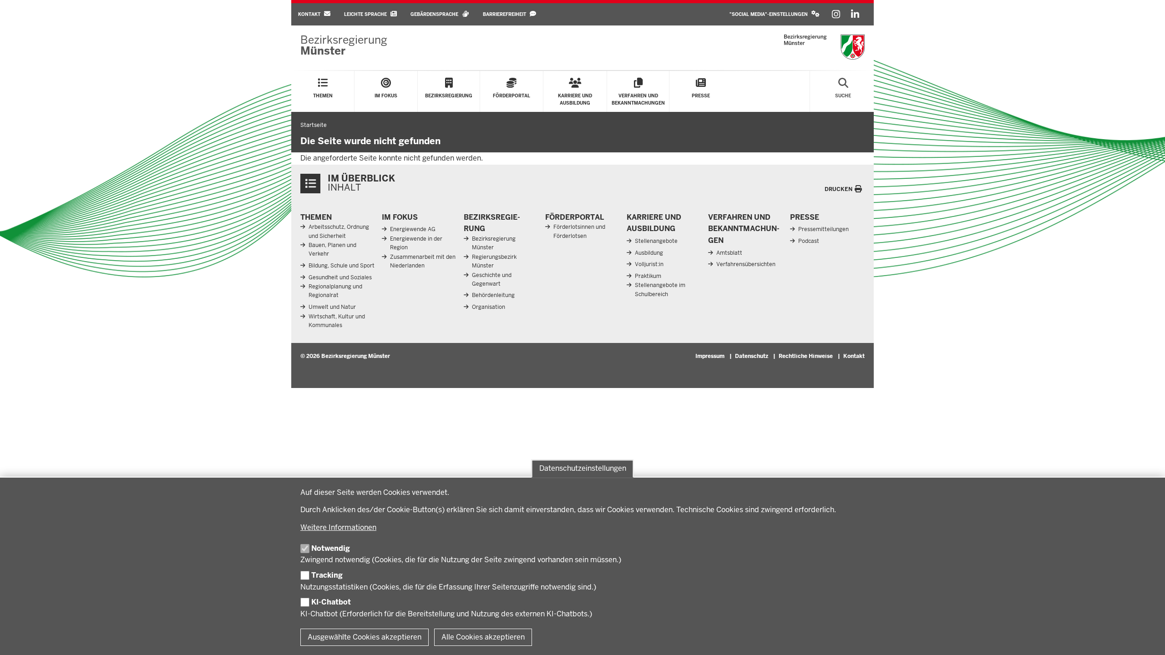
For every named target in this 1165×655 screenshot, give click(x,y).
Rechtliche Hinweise (806, 356)
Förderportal (574, 217)
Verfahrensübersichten (745, 264)
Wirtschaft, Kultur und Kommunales (337, 321)
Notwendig (330, 548)
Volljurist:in (649, 264)
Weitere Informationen (338, 527)
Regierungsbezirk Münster (494, 261)
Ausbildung (649, 253)
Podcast (808, 241)
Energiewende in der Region (416, 243)
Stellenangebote (656, 241)
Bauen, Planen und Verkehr (332, 249)
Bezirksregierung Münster (494, 243)
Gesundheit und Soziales (340, 277)
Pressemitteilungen (823, 229)
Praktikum (648, 276)
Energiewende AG (413, 229)
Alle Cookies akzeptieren (483, 637)
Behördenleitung (493, 295)
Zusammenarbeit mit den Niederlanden (423, 261)
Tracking (327, 575)
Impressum (709, 356)
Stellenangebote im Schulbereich (660, 289)
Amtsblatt (729, 253)
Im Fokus (400, 217)
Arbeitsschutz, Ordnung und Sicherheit (339, 231)
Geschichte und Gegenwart (492, 279)
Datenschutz (751, 356)
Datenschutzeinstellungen (582, 468)
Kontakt (854, 356)
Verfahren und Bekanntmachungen (744, 228)
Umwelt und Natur (332, 307)
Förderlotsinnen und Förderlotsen (579, 231)
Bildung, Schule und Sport (342, 265)
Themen (316, 217)
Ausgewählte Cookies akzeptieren (364, 637)
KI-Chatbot (331, 602)
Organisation (488, 307)
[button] (774, 14)
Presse (804, 217)
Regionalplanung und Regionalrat (335, 291)
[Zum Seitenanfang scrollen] (1147, 638)
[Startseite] (824, 47)
